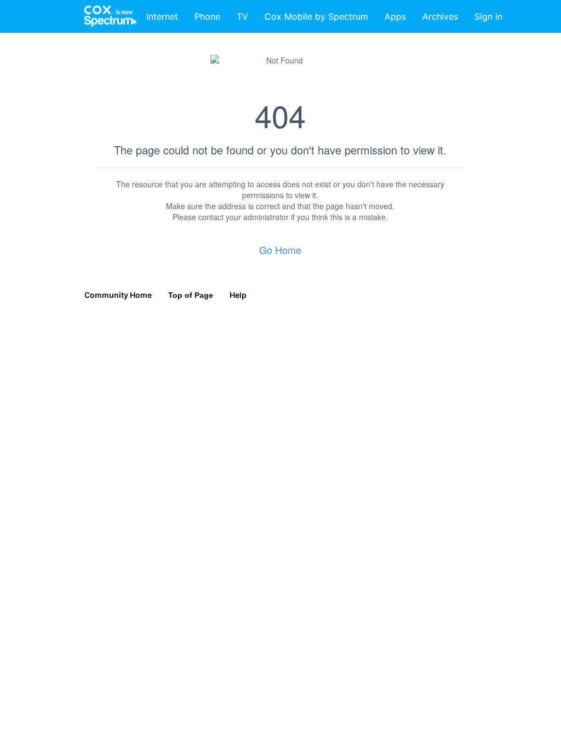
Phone (207, 16)
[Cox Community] (111, 16)
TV (242, 16)
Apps (395, 16)
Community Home (118, 295)
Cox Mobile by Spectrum (316, 16)
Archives (440, 16)
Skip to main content (45, 8)
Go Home (280, 250)
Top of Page (190, 295)
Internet (162, 16)
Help (238, 295)
